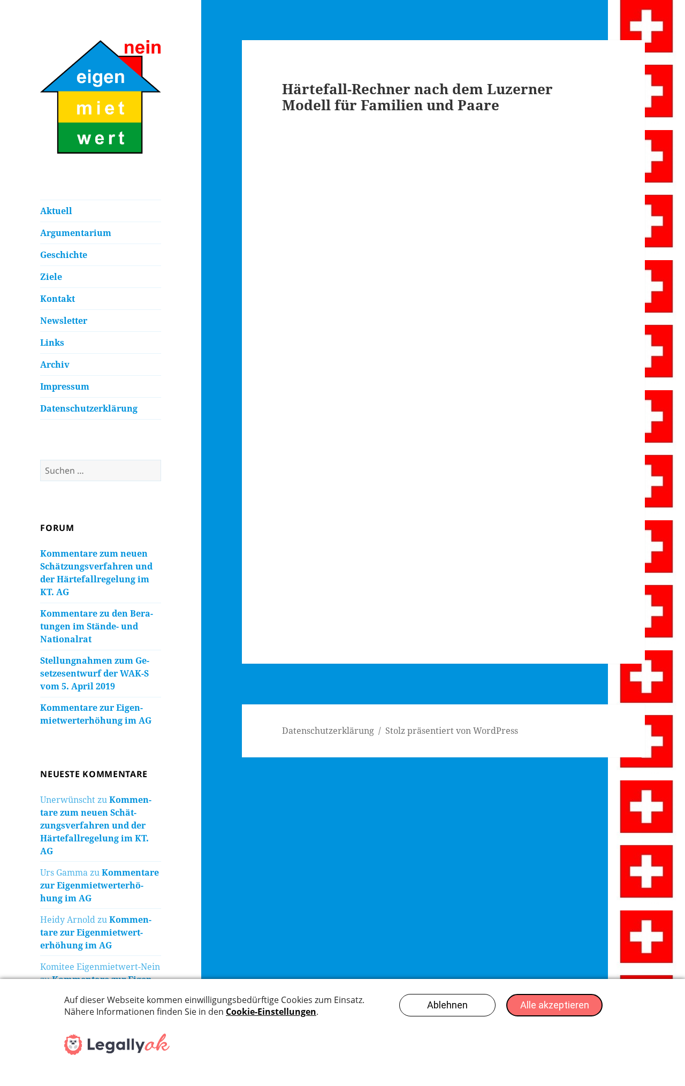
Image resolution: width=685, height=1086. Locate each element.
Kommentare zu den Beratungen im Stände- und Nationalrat (96, 626)
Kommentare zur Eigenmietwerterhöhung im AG (99, 885)
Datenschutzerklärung (89, 408)
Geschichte (63, 255)
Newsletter (63, 320)
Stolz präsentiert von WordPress (451, 730)
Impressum (64, 386)
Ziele (51, 277)
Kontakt (57, 299)
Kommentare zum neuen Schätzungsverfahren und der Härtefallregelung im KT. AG (95, 825)
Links (52, 342)
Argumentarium (75, 233)
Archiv (55, 364)
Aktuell (56, 211)
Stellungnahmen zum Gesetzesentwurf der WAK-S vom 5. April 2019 (94, 673)
